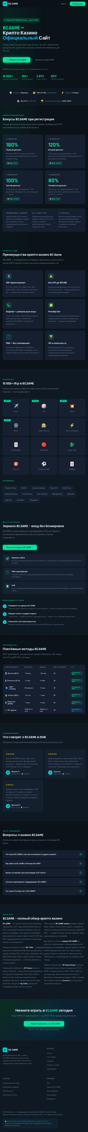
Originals (50, 1061)
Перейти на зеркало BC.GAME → (19, 547)
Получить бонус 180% (45, 60)
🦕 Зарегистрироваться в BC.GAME (44, 1024)
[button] (44, 854)
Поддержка (51, 1099)
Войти (63, 4)
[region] (44, 689)
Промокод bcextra (10, 1095)
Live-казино (51, 1057)
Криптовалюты (52, 1091)
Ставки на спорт (53, 1065)
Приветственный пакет (11, 1083)
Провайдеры (51, 1069)
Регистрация (77, 4)
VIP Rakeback (8, 1091)
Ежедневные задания (11, 1087)
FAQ (48, 1083)
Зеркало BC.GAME (53, 1087)
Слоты (49, 1053)
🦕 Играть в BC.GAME (16, 60)
